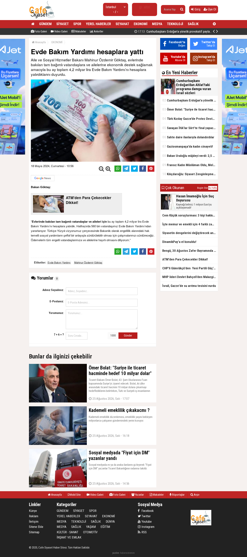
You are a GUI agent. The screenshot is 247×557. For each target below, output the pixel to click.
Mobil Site (75, 494)
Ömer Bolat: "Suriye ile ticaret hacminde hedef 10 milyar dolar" (190, 109)
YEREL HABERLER (98, 24)
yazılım (115, 552)
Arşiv (196, 494)
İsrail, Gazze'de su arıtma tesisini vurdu (189, 286)
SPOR (77, 24)
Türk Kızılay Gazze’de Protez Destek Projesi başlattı (190, 118)
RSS (144, 532)
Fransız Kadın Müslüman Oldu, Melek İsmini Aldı (190, 165)
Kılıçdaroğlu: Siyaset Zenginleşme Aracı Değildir (190, 174)
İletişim (33, 521)
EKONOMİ (140, 24)
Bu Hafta (213, 188)
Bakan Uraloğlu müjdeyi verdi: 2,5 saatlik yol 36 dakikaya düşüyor (190, 155)
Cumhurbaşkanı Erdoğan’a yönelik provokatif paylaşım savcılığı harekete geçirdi (192, 31)
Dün (206, 188)
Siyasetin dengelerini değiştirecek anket (190, 233)
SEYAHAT (122, 24)
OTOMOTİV (90, 532)
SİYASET (62, 24)
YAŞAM (91, 527)
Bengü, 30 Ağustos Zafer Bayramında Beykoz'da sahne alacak (190, 251)
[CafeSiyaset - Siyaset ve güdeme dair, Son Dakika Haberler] (42, 18)
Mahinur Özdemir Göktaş (88, 262)
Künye (33, 511)
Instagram (147, 527)
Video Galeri (61, 31)
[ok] (181, 9)
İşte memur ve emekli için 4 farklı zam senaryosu (190, 224)
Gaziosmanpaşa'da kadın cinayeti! (187, 146)
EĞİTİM (105, 527)
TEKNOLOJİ (175, 24)
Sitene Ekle (36, 527)
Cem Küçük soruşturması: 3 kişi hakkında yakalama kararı (190, 215)
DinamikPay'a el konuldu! (179, 242)
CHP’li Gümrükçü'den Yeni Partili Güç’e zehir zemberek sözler (190, 268)
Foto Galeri (40, 31)
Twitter (146, 516)
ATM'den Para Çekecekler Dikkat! (185, 259)
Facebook (147, 511)
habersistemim (127, 552)
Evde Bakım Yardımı (59, 262)
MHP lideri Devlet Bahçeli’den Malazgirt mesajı (190, 277)
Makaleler (80, 31)
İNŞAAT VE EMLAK (69, 537)
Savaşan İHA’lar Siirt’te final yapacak (189, 128)
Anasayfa (40, 42)
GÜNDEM (45, 24)
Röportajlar (178, 494)
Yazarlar (139, 494)
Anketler (98, 31)
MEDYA (157, 24)
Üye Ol (211, 9)
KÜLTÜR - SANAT (67, 532)
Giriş (197, 9)
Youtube (146, 521)
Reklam (33, 516)
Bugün (200, 188)
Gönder (128, 335)
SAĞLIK (193, 24)
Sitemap (34, 532)
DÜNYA (110, 521)
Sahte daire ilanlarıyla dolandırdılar (188, 137)
